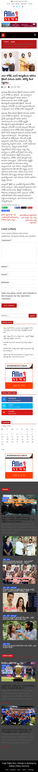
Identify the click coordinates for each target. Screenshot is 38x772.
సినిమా (7, 498)
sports (4, 665)
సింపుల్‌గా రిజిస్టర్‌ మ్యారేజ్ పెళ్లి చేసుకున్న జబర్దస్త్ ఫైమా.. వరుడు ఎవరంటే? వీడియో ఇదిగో (18, 590)
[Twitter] (17, 6)
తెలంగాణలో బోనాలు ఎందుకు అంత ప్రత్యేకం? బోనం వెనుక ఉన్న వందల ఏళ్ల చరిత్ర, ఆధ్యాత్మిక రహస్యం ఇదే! (18, 330)
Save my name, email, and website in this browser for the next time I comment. (18, 296)
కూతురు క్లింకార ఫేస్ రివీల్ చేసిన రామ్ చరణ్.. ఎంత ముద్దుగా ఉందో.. (19, 646)
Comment (6, 240)
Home (8, 3)
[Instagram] (20, 6)
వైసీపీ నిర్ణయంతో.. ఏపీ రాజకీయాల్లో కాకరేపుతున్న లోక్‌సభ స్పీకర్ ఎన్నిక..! (9, 217)
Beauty (17, 3)
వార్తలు (8, 210)
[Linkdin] (22, 6)
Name (4, 266)
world (12, 3)
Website (5, 282)
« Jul (2, 449)
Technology (31, 769)
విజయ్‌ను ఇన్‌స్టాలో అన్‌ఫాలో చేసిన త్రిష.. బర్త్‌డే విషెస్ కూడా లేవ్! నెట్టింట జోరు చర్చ (18, 618)
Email (4, 274)
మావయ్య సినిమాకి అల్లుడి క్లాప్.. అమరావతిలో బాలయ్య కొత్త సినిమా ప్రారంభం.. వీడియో (18, 562)
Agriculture (24, 3)
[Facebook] (14, 6)
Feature (24, 769)
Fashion (30, 3)
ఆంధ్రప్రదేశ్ (4, 210)
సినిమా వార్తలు (4, 500)
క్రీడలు (8, 665)
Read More (5, 703)
